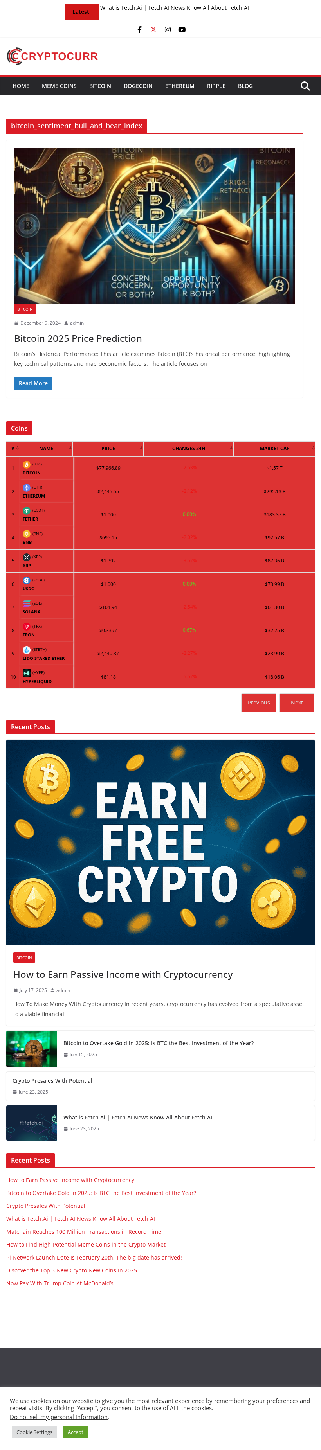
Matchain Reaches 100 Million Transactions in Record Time (83, 1231)
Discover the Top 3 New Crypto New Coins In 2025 (71, 1270)
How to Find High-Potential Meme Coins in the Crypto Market (86, 1244)
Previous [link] (259, 702)
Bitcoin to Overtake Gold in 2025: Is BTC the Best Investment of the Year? (158, 1043)
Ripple (216, 86)
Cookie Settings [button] (34, 1432)
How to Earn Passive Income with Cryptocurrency (123, 974)
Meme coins (59, 86)
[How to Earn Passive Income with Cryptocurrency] (160, 842)
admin (77, 323)
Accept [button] (75, 1432)
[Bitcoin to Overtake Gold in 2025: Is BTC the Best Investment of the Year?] (31, 1049)
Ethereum (180, 86)
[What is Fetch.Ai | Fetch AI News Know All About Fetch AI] (31, 1123)
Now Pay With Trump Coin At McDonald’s (60, 1283)
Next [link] (297, 702)
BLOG (245, 86)
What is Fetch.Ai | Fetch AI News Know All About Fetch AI (174, 7)
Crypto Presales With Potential (52, 1080)
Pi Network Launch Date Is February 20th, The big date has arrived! (94, 1257)
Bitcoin (100, 86)
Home (21, 86)
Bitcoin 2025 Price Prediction (78, 338)
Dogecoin (138, 86)
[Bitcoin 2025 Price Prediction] (154, 226)
